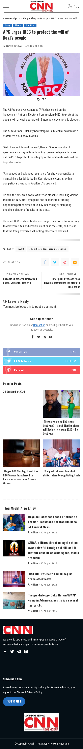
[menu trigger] (8, 6)
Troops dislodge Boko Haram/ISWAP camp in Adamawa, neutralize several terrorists (53, 600)
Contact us (39, 325)
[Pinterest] (65, 262)
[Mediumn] (51, 337)
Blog (7, 25)
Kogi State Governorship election (48, 249)
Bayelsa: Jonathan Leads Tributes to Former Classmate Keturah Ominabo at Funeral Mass (52, 521)
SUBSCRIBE (14, 701)
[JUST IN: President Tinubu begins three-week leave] (14, 579)
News (18, 25)
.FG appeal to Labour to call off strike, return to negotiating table (61, 473)
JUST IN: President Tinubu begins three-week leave (50, 576)
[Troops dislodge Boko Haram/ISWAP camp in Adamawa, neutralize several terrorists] (14, 600)
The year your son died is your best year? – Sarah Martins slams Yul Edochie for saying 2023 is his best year (61, 427)
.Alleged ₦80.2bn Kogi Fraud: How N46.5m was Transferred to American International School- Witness (20, 477)
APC (21, 249)
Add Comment (35, 46)
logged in (25, 307)
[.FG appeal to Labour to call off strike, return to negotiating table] (61, 453)
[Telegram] (45, 337)
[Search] (76, 6)
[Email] (75, 262)
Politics (30, 25)
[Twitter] (55, 262)
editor (34, 532)
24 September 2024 (14, 392)
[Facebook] (45, 262)
